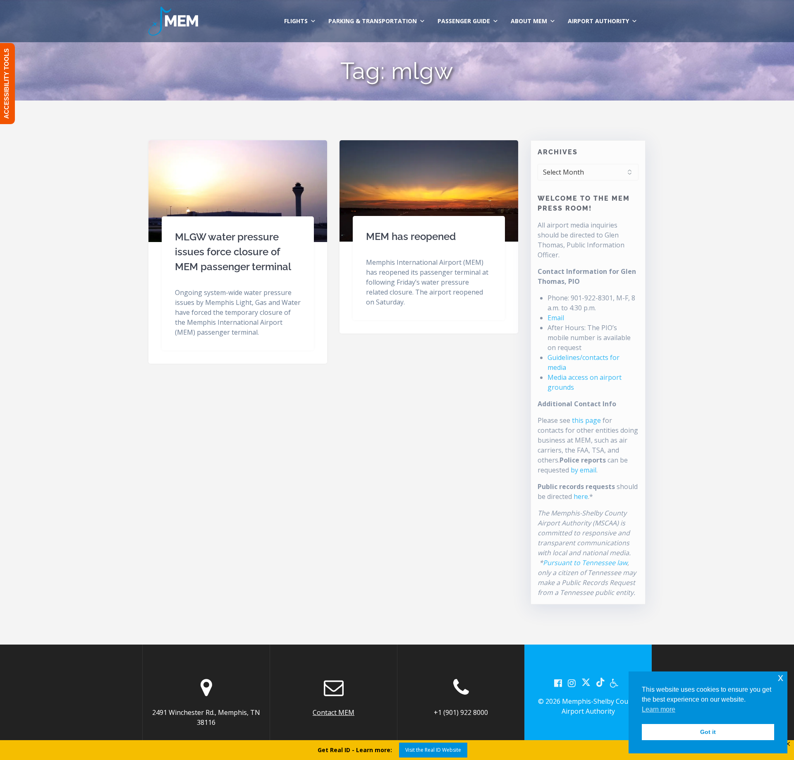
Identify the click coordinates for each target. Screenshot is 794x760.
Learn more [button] (658, 709)
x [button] (780, 677)
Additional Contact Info (577, 403)
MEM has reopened (411, 236)
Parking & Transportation (372, 21)
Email (556, 317)
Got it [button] (708, 732)
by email (583, 470)
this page (586, 420)
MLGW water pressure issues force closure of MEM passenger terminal (233, 252)
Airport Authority (598, 21)
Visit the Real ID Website (433, 749)
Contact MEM (333, 712)
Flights (296, 21)
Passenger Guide (464, 21)
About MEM (529, 21)
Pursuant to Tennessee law (585, 562)
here (581, 496)
